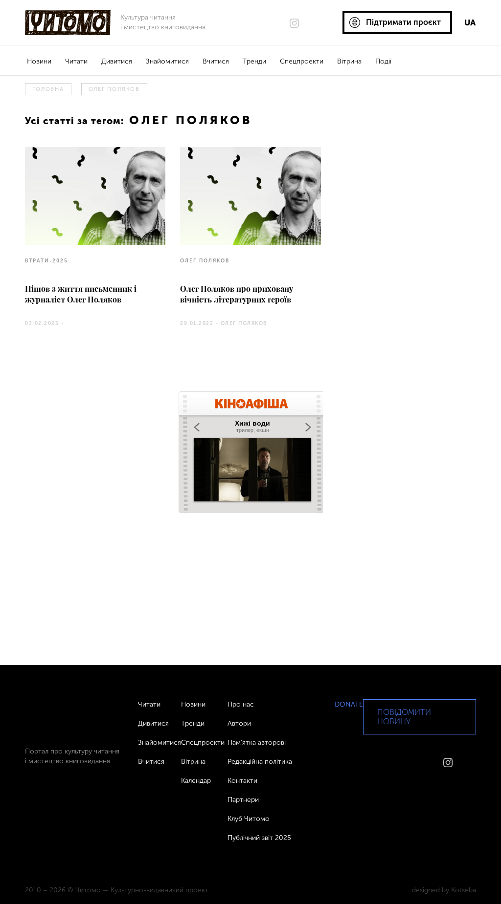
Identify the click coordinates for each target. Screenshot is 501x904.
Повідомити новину (404, 717)
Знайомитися (167, 61)
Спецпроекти (301, 61)
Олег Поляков (114, 89)
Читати (76, 61)
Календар (196, 780)
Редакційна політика (260, 761)
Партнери (243, 800)
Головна (48, 89)
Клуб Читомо (249, 819)
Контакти (242, 780)
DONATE (349, 704)
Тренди (254, 61)
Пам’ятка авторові (257, 742)
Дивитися (116, 61)
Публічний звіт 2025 (259, 838)
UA (470, 22)
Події (383, 61)
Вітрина (349, 61)
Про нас (241, 704)
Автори (239, 723)
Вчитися (216, 61)
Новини (39, 61)
